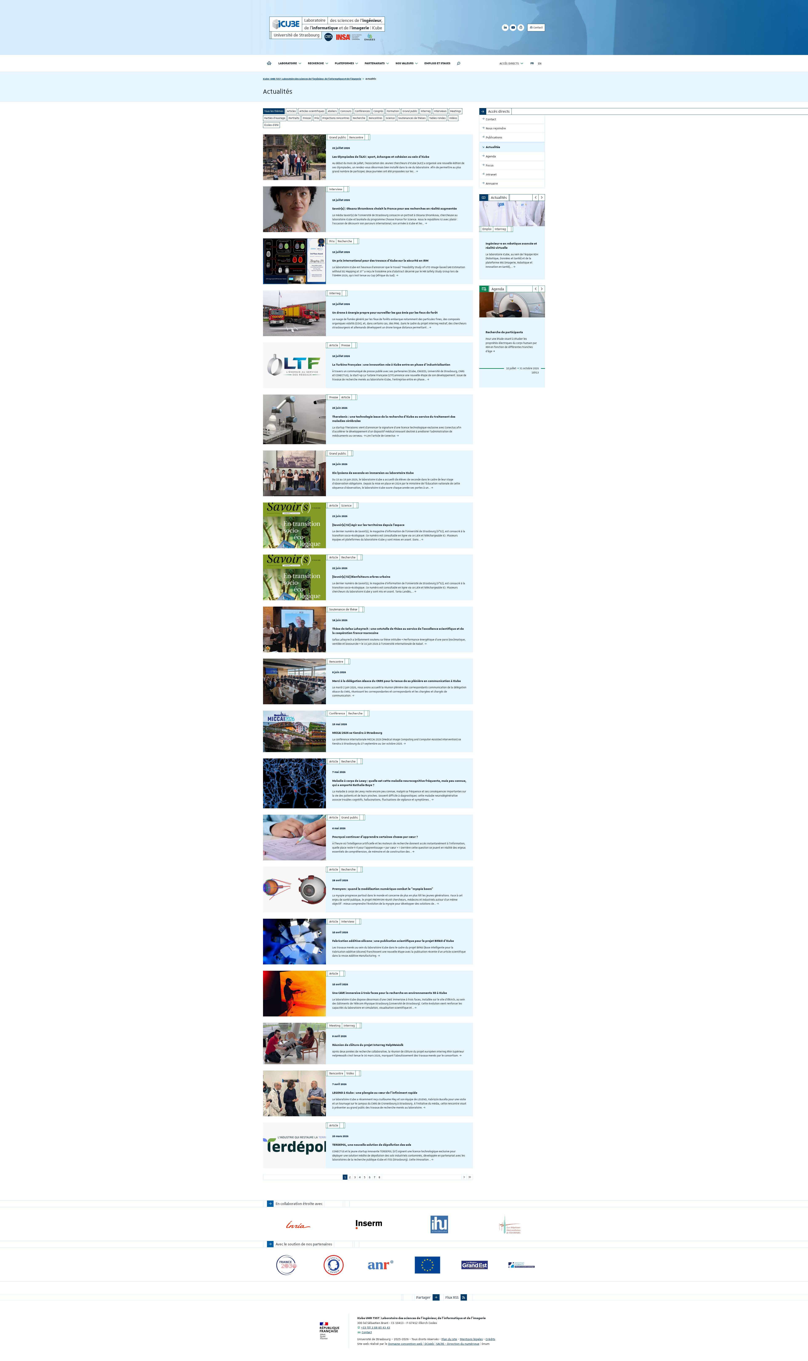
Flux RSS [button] (451, 1297)
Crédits (490, 1339)
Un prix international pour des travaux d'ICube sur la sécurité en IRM (380, 261)
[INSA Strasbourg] (348, 37)
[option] (512, 240)
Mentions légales (471, 1339)
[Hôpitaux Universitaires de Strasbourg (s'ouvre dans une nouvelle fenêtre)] (509, 1225)
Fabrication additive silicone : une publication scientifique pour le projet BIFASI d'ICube (393, 941)
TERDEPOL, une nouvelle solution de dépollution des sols (371, 1145)
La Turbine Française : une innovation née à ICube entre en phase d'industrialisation (391, 365)
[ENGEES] (370, 37)
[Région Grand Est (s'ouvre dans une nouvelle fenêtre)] (474, 1265)
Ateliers (332, 111)
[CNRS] (328, 37)
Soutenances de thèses (412, 118)
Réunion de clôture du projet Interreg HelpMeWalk (367, 1045)
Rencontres (375, 118)
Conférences (362, 111)
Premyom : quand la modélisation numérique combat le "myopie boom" (382, 889)
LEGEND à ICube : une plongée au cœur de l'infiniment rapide (374, 1093)
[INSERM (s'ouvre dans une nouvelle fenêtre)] (368, 1225)
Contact (538, 27)
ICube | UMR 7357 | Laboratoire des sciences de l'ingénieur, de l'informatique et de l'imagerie (312, 78)
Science (390, 118)
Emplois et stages (437, 63)
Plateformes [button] (344, 63)
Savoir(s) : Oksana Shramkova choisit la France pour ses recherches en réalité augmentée (394, 209)
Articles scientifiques (311, 111)
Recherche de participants (504, 332)
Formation (393, 111)
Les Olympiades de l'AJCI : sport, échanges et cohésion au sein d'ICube (380, 157)
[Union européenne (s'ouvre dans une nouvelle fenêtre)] (427, 1265)
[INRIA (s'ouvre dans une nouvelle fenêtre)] (298, 1225)
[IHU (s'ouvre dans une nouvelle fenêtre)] (439, 1225)
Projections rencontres (335, 118)
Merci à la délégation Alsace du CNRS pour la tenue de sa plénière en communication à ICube (396, 681)
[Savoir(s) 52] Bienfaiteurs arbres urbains (361, 577)
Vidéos (453, 118)
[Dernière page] (469, 1177)
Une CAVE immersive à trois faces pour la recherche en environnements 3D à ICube (389, 993)
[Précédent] (535, 197)
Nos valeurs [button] (404, 63)
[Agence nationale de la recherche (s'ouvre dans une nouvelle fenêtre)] (380, 1265)
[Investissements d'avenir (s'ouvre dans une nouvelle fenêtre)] (333, 1265)
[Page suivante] (463, 1177)
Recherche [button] (316, 63)
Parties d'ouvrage (274, 118)
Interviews (440, 111)
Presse (307, 118)
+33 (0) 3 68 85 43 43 (375, 1327)
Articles (291, 111)
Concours (345, 111)
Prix (316, 118)
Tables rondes (437, 118)
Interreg (426, 111)
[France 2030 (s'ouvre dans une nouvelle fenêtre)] (286, 1265)
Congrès (378, 111)
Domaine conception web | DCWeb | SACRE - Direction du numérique (433, 1344)
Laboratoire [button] (287, 63)
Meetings (455, 111)
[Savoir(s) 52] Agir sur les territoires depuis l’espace (368, 525)
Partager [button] (423, 1297)
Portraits (294, 118)
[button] (458, 63)
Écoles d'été (271, 125)
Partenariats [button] (375, 63)
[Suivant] (541, 197)
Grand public (410, 111)
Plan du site (449, 1339)
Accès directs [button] (509, 63)
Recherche (359, 118)
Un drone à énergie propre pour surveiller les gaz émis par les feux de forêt (385, 313)
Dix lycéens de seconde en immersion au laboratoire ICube (373, 473)
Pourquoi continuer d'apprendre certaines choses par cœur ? (375, 837)
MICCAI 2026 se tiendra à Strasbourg (357, 733)
